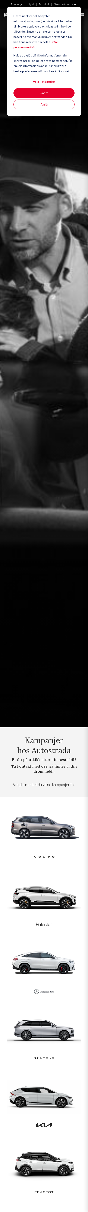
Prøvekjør (17, 4)
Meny (82, 14)
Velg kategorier (44, 81)
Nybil (31, 4)
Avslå (44, 104)
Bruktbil (44, 4)
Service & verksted (65, 4)
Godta (44, 93)
